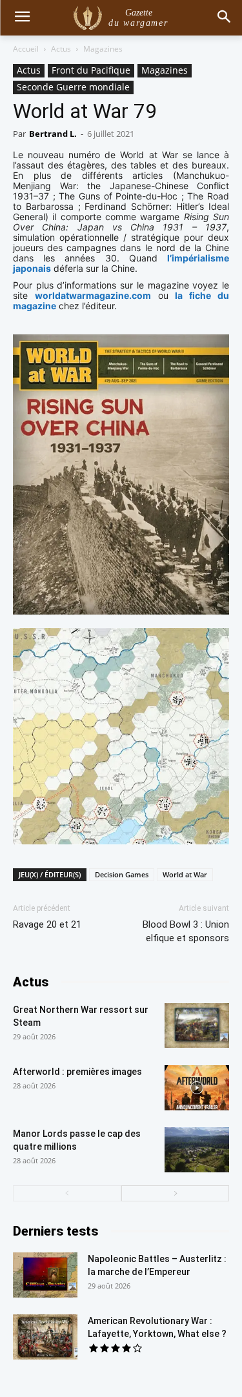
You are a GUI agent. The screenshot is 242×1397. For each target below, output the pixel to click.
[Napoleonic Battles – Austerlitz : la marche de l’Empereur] (45, 1275)
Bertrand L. (53, 133)
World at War (185, 874)
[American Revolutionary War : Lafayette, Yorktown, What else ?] (45, 1337)
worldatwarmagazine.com (93, 295)
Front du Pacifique (91, 70)
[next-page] (175, 1193)
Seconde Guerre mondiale (73, 87)
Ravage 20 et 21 (47, 924)
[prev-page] (67, 1193)
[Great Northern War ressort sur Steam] (197, 1025)
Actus (61, 48)
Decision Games (121, 874)
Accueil (26, 48)
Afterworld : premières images (77, 1071)
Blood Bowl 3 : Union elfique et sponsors (186, 931)
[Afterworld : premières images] (197, 1087)
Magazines (103, 48)
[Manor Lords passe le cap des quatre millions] (197, 1149)
